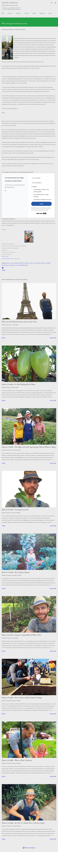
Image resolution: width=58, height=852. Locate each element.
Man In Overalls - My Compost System (15, 572)
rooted (22, 53)
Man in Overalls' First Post (28, 263)
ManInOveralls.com (5, 256)
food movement (14, 263)
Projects (26, 13)
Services (10, 13)
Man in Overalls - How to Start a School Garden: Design (22, 697)
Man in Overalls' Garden (43, 263)
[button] (15, 190)
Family (8, 263)
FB (8, 254)
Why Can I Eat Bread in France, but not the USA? (19, 321)
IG (10, 254)
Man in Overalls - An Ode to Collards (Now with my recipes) (23, 823)
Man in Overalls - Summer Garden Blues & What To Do (21, 635)
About (34, 13)
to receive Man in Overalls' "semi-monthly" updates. (41, 190)
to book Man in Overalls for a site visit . (42, 199)
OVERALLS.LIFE (15, 8)
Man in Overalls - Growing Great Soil (15, 509)
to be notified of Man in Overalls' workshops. (41, 195)
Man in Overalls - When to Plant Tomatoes (17, 760)
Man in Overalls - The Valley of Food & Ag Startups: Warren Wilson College (29, 447)
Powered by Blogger (30, 847)
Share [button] (3, 270)
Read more (53, 337)
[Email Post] (3, 268)
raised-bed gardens (7, 265)
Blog (3, 13)
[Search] (52, 3)
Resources (42, 13)
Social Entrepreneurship (21, 265)
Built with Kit (41, 213)
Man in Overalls (10, 3)
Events (18, 258)
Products (18, 13)
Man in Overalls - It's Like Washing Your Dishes (18, 384)
